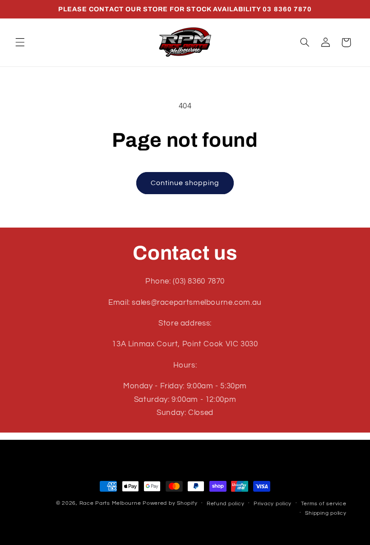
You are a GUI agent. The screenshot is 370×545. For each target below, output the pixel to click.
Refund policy (226, 503)
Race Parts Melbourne (110, 503)
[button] (19, 42)
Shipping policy (325, 513)
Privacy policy (272, 503)
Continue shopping (185, 182)
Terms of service (324, 503)
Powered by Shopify (170, 503)
